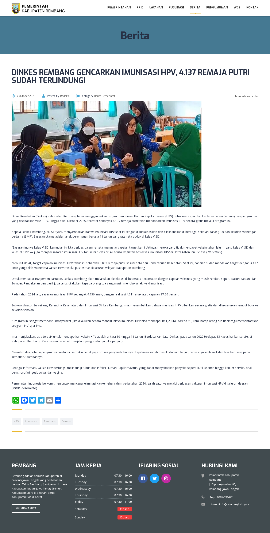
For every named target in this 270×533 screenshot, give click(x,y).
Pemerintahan (119, 7)
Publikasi (176, 7)
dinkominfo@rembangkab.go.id (230, 504)
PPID (140, 7)
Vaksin (66, 421)
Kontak (252, 7)
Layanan (156, 7)
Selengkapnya (25, 508)
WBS (237, 7)
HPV (16, 421)
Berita (195, 7)
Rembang (50, 421)
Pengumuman (217, 7)
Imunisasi (31, 421)
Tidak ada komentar (246, 96)
